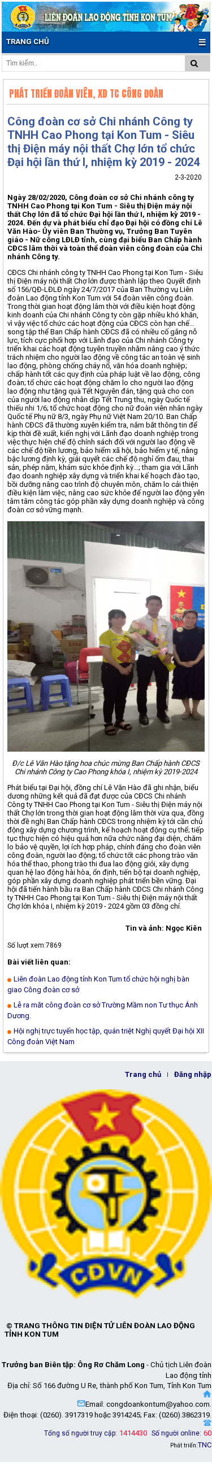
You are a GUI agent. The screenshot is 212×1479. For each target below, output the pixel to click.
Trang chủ (143, 1074)
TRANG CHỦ (27, 41)
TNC (204, 1445)
